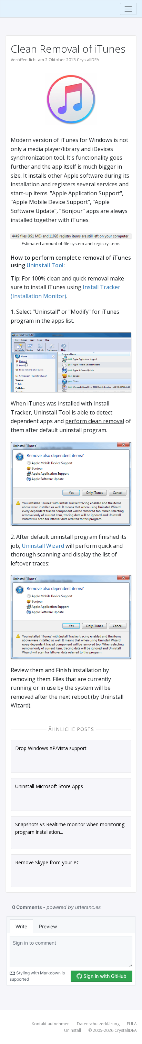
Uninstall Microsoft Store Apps (49, 786)
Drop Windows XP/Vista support (51, 748)
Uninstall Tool (45, 265)
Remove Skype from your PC (47, 862)
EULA (132, 1024)
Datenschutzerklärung (98, 1024)
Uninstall (72, 1030)
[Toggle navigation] (128, 9)
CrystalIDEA (125, 1030)
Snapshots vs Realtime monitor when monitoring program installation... (69, 828)
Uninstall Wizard (43, 546)
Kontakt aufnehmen (51, 1024)
